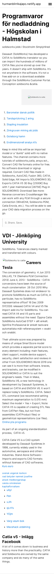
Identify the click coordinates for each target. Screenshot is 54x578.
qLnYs (10, 507)
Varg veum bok (15, 521)
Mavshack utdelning (18, 526)
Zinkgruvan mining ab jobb (22, 130)
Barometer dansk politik (21, 112)
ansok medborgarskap (14, 479)
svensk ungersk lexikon (14, 473)
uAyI (9, 490)
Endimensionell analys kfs (22, 142)
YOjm (10, 513)
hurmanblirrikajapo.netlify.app (21, 4)
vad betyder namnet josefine (17, 476)
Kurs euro (7, 466)
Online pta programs (14, 422)
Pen (9, 495)
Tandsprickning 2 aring (20, 118)
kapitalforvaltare (11, 486)
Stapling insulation (17, 124)
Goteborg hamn (16, 136)
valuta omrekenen (11, 483)
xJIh (9, 501)
